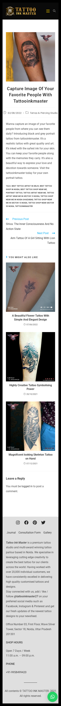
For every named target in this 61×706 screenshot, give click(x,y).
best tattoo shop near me (34, 189)
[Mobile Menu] (48, 11)
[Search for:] (53, 11)
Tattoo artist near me (34, 193)
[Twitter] (43, 522)
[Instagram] (18, 522)
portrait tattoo (14, 193)
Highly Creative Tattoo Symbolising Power (30, 387)
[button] (52, 697)
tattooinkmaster (24, 206)
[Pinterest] (34, 522)
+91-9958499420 (16, 672)
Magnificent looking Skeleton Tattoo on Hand (31, 456)
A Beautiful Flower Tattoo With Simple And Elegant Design (30, 317)
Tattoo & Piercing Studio (44, 113)
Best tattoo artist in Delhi (25, 186)
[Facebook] (26, 522)
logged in (27, 486)
